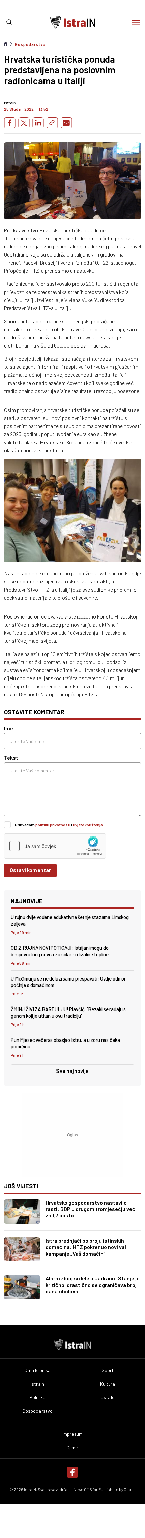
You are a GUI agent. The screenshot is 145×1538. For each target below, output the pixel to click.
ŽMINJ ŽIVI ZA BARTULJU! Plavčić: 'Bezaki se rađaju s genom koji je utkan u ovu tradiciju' (68, 1012)
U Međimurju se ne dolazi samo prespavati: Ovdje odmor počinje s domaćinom (68, 981)
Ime (8, 728)
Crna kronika (37, 1370)
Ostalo (107, 1397)
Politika (37, 1397)
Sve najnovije (72, 1070)
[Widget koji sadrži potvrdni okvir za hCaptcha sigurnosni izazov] (55, 846)
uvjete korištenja (88, 824)
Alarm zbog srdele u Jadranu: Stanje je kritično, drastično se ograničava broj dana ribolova (93, 1284)
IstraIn (37, 1384)
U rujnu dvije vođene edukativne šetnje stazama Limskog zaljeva (70, 920)
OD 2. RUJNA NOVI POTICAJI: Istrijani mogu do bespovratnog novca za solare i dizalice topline (60, 951)
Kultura (107, 1384)
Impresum (72, 1434)
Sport (108, 1370)
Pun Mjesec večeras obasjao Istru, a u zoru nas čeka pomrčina (65, 1043)
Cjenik (72, 1447)
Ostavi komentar (30, 870)
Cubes (130, 1489)
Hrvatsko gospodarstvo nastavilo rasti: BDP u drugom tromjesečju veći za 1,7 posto (91, 1208)
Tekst (11, 757)
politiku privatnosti (52, 824)
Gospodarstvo (30, 44)
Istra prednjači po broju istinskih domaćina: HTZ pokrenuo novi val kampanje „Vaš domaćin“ (86, 1247)
